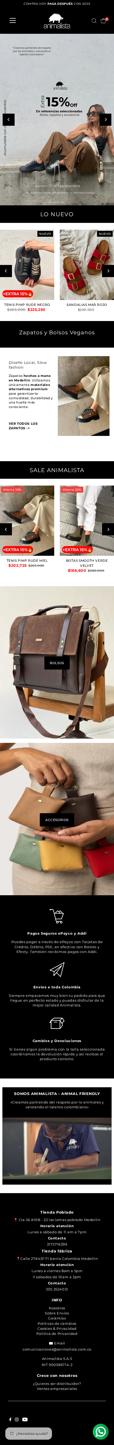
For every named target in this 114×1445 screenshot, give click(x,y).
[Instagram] (17, 1420)
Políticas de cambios (57, 1323)
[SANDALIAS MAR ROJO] (87, 265)
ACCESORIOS (57, 820)
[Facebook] (10, 1420)
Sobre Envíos (57, 1313)
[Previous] (9, 120)
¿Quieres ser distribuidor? (57, 1383)
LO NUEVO (57, 214)
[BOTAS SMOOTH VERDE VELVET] (87, 520)
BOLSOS (57, 663)
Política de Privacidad (56, 1333)
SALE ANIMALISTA (57, 470)
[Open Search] (94, 20)
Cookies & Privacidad (57, 1328)
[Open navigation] (12, 20)
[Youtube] (25, 1420)
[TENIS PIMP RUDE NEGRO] (27, 265)
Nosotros (57, 1308)
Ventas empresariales (57, 1388)
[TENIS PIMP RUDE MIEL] (27, 520)
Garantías (57, 1318)
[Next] (105, 120)
